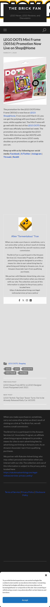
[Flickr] (30, 300)
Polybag (23, 373)
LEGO (17, 369)
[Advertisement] (25, 187)
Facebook (14, 153)
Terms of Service (12, 492)
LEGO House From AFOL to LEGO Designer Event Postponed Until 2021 (22, 385)
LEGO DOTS (33, 125)
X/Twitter (25, 153)
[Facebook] (19, 300)
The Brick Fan (25, 8)
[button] (46, 575)
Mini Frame (10, 373)
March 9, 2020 (10, 53)
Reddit (16, 157)
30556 (8, 369)
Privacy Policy (27, 492)
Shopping (22, 363)
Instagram (36, 153)
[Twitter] (23, 300)
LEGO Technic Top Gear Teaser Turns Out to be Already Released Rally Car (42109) (23, 398)
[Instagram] (27, 300)
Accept (25, 600)
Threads (7, 157)
